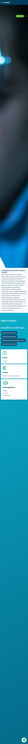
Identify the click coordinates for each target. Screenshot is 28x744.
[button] (20, 16)
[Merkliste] (26, 16)
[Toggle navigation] (2, 2)
